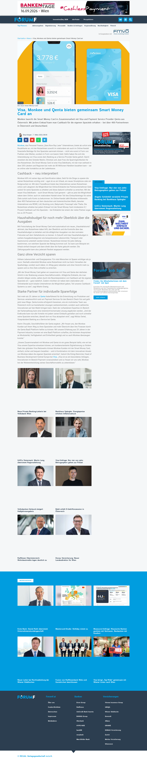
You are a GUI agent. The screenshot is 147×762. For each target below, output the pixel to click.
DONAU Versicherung (113, 730)
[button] (130, 20)
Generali (108, 716)
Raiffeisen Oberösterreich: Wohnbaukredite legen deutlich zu (32, 559)
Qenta (42, 296)
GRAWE (108, 725)
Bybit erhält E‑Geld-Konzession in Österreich (70, 510)
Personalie (62, 26)
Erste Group (80, 702)
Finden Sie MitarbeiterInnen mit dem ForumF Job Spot (110, 282)
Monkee (21, 145)
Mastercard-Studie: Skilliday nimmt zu (72, 629)
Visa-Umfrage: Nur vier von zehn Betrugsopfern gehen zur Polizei (69, 461)
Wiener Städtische (112, 712)
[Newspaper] (120, 20)
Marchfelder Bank (83, 739)
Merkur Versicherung (112, 739)
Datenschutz (52, 712)
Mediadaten (52, 721)
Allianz (107, 721)
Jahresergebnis (37, 26)
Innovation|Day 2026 (60, 19)
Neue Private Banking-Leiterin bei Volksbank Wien (32, 412)
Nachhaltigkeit (103, 26)
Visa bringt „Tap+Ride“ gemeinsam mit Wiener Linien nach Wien (110, 681)
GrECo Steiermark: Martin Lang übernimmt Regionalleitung (31, 461)
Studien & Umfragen (75, 26)
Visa (55, 357)
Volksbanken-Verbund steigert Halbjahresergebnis (30, 510)
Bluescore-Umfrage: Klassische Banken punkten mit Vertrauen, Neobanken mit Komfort (110, 631)
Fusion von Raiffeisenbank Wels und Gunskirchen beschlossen (71, 681)
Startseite (21, 38)
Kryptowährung (90, 26)
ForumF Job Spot (109, 270)
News (29, 38)
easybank (80, 735)
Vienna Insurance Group (114, 702)
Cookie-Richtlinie (54, 707)
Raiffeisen (80, 707)
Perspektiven (88, 19)
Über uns (51, 702)
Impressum (52, 716)
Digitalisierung (50, 26)
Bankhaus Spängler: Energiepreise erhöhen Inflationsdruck (70, 412)
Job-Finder (76, 19)
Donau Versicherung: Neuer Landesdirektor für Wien (67, 559)
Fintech (113, 26)
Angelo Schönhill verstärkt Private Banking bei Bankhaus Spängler (111, 198)
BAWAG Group (81, 716)
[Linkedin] (126, 20)
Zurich (107, 735)
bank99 (79, 730)
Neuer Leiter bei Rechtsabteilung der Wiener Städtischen (33, 681)
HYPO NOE (80, 725)
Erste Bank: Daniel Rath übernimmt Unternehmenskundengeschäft (33, 630)
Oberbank (80, 721)
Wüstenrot (109, 744)
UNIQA (107, 707)
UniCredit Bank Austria (85, 712)
